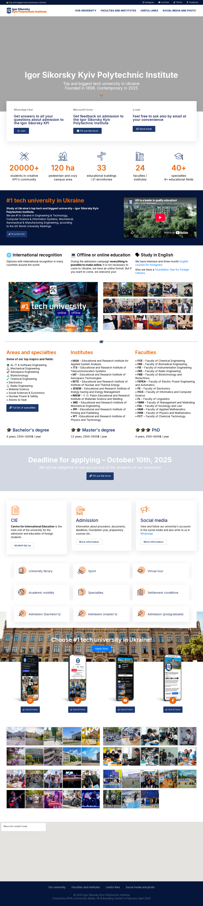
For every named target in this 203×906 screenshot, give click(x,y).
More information (89, 541)
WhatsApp (146, 533)
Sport (92, 571)
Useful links (149, 10)
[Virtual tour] (140, 571)
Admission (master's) (102, 614)
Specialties (95, 592)
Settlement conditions (163, 592)
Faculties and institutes (118, 10)
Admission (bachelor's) (45, 614)
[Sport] (81, 571)
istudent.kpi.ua (22, 545)
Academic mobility (41, 592)
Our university (85, 10)
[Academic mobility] (21, 592)
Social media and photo (179, 10)
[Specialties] (81, 592)
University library (40, 571)
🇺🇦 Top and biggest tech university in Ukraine (26, 2)
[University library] (21, 571)
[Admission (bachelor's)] (21, 614)
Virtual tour (155, 571)
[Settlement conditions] (140, 592)
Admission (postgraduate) (166, 614)
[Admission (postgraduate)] (140, 614)
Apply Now (101, 648)
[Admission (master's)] (81, 614)
